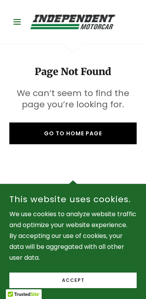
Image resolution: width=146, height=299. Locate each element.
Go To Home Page (73, 133)
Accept (73, 280)
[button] (18, 22)
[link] (72, 21)
